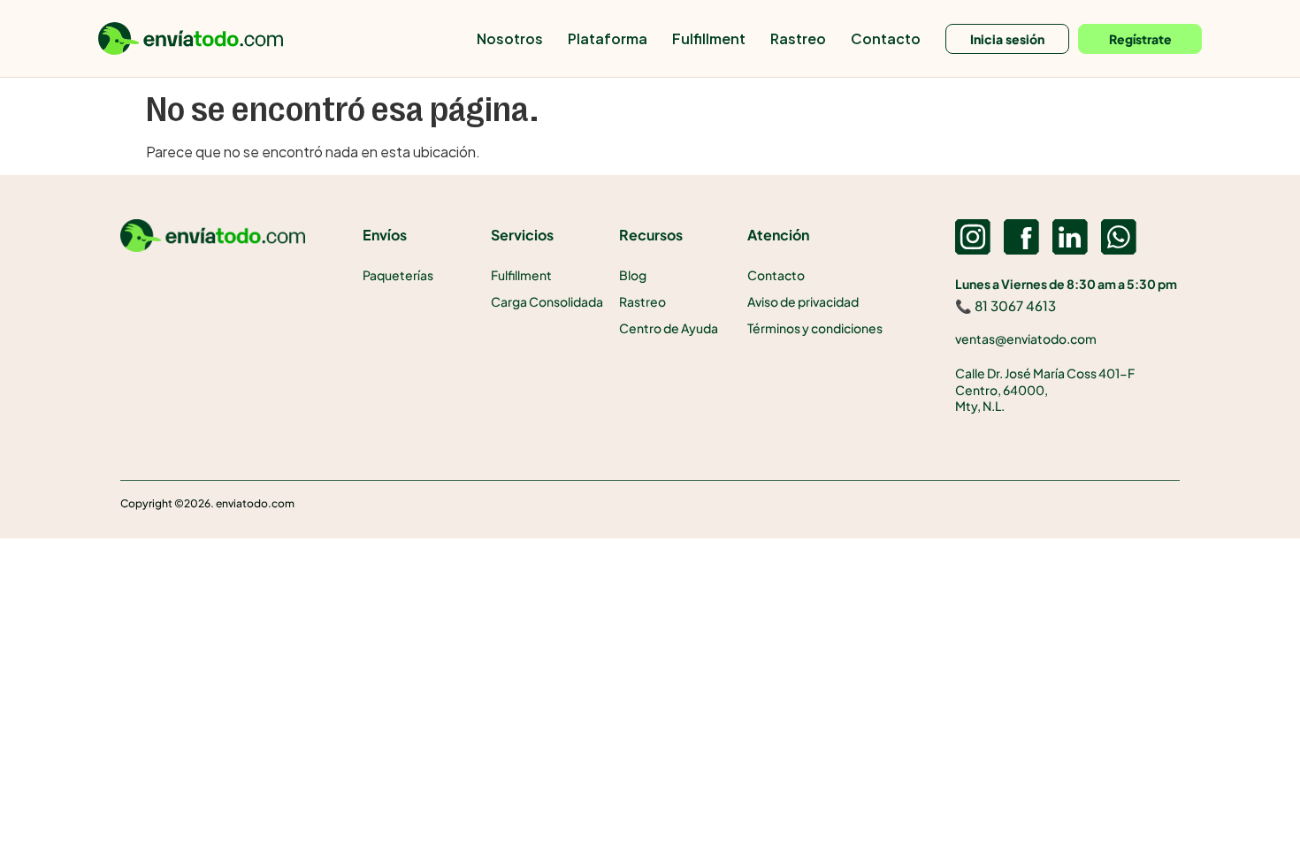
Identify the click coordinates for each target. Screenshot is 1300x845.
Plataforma (607, 38)
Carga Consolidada (547, 301)
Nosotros (510, 38)
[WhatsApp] (1118, 237)
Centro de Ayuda (668, 328)
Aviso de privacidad (803, 301)
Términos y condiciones (815, 328)
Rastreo (798, 38)
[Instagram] (972, 237)
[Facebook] (1021, 237)
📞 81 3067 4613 (1005, 305)
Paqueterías (398, 275)
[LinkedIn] (1070, 237)
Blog (632, 275)
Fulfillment (709, 38)
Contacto (886, 38)
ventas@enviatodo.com (1026, 338)
